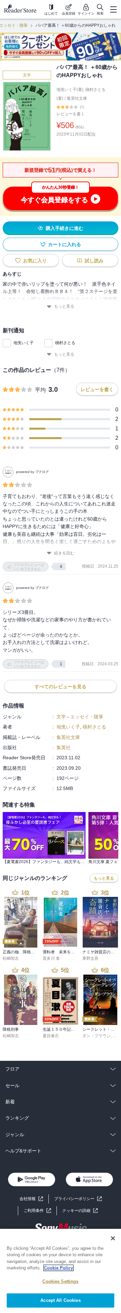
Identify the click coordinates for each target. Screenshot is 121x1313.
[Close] (113, 1238)
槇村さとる (65, 342)
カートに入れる (64, 244)
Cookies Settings (60, 1281)
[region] (60, 1271)
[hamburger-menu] (113, 9)
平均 (40, 390)
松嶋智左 (11, 958)
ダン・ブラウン (96, 1035)
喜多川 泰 (51, 958)
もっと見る (64, 306)
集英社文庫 (77, 98)
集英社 (63, 747)
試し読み (94, 260)
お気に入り (35, 260)
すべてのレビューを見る (60, 686)
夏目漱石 (51, 1035)
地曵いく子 (23, 342)
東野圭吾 (90, 958)
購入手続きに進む (64, 228)
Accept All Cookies (60, 1300)
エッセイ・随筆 (86, 716)
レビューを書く (70, 114)
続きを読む (64, 553)
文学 (27, 75)
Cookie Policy (58, 1267)
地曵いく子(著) (69, 89)
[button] (80, 1210)
